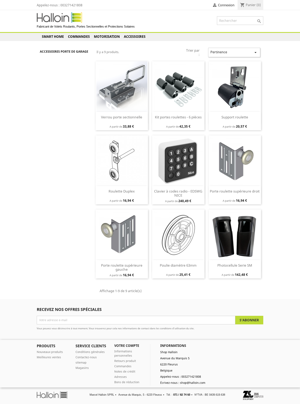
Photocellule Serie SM (234, 265)
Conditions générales (90, 352)
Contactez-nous (86, 357)
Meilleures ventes (49, 357)
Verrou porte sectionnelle (121, 117)
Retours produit (125, 361)
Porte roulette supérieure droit (235, 191)
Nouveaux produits (50, 352)
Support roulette (234, 117)
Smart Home (53, 36)
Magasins (82, 368)
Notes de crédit (124, 371)
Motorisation (107, 36)
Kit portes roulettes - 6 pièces (178, 117)
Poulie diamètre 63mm (178, 265)
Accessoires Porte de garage (64, 51)
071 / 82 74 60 (181, 394)
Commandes (79, 36)
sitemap (81, 362)
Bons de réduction (126, 382)
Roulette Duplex (122, 191)
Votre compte (126, 345)
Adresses (120, 377)
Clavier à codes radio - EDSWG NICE (178, 193)
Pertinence (234, 52)
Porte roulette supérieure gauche (121, 267)
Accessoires (135, 36)
